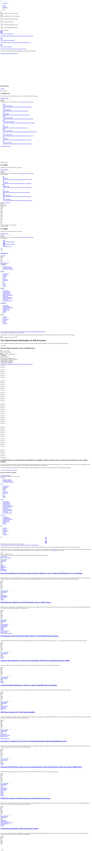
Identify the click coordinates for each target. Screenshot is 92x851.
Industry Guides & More (8, 295)
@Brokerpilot (3, 621)
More (4, 284)
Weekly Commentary (5, 631)
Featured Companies (7, 266)
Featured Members (6, 306)
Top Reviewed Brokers (5, 202)
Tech (4, 278)
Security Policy (16, 331)
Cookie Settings (42, 331)
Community (5, 7)
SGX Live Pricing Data (7, 298)
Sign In (2, 263)
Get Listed (5, 323)
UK (4, 281)
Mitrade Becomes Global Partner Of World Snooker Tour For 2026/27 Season (26, 602)
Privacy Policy (31, 101)
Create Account (4, 556)
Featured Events (6, 309)
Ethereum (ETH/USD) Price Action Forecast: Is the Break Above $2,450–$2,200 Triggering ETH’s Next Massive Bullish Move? (41, 767)
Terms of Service (22, 101)
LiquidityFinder (4, 591)
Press (4, 321)
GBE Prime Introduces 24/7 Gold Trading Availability (18, 712)
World (4, 283)
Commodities (3, 707)
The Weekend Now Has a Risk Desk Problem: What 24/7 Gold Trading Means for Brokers (29, 636)
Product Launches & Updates (6, 633)
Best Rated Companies (7, 267)
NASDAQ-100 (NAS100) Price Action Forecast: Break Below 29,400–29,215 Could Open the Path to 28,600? (35, 660)
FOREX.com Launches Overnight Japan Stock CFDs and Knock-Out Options (25, 798)
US (3, 282)
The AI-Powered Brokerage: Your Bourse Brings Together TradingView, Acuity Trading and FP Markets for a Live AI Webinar (41, 573)
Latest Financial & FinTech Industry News (9, 53)
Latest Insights (6, 290)
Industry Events (6, 308)
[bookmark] (2, 585)
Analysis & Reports (7, 294)
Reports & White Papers (5, 735)
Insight (4, 6)
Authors (4, 286)
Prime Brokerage (4, 570)
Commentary (5, 280)
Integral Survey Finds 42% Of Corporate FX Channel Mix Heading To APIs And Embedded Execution (34, 741)
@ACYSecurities (4, 653)
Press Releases (3, 597)
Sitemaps (37, 331)
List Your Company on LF (7, 470)
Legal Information (22, 331)
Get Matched (3, 355)
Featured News (6, 273)
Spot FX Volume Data (7, 297)
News (4, 5)
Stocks (2, 791)
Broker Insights (6, 292)
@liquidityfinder (4, 592)
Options (2, 794)
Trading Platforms (4, 596)
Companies (5, 3)
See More (2, 88)
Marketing (5, 320)
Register (4, 311)
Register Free (6, 263)
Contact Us (5, 316)
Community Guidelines (30, 331)
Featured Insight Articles (5, 146)
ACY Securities (4, 652)
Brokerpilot (3, 620)
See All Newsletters (4, 98)
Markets (4, 275)
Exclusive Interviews (7, 507)
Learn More (3, 255)
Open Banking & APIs (5, 738)
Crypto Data (5, 299)
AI (1, 563)
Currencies (3, 824)
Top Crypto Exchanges (7, 300)
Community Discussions (8, 307)
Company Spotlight (7, 291)
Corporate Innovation (5, 823)
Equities (2, 792)
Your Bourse (3, 559)
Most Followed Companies (8, 269)
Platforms (2, 599)
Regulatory (5, 279)
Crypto (4, 277)
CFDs (2, 598)
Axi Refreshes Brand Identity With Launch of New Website (19, 828)
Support (4, 317)
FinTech (2, 568)
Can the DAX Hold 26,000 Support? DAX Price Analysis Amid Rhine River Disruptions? (29, 685)
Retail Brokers (3, 569)
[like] (2, 582)
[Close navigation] (2, 262)
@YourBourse (3, 560)
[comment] (1, 583)
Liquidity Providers (4, 624)
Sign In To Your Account (5, 557)
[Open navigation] (2, 15)
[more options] (2, 588)
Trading (2, 565)
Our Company (6, 319)
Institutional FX (4, 567)
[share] (2, 587)
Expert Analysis (4, 632)
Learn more (14, 470)
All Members (5, 305)
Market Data (5, 296)
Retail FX (2, 566)
